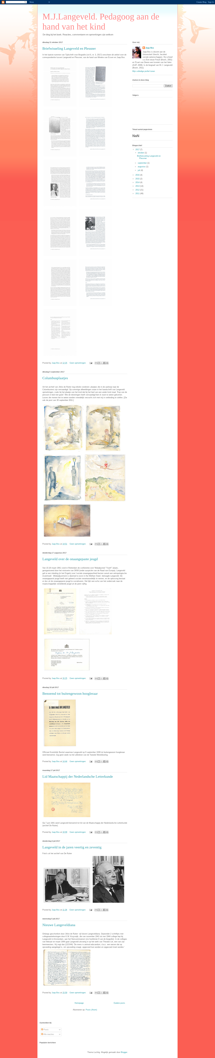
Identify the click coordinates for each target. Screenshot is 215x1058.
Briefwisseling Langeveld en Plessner (69, 48)
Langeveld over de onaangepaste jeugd (70, 559)
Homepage (79, 1003)
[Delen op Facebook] (104, 363)
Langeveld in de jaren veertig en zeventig (72, 847)
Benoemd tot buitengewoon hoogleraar (70, 693)
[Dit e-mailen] (96, 363)
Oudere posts (119, 1003)
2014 (137, 182)
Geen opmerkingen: (78, 363)
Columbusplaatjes (55, 378)
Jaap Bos (150, 48)
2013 (137, 186)
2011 (137, 193)
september (142, 163)
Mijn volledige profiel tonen (143, 71)
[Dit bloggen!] (98, 363)
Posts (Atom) (91, 1010)
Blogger (124, 1052)
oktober (141, 153)
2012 (137, 190)
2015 (137, 179)
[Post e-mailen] (91, 363)
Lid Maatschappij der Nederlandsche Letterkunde (77, 776)
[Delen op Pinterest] (107, 363)
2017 (137, 149)
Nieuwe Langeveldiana (58, 925)
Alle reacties (48, 1034)
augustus (142, 166)
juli (139, 170)
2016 (137, 175)
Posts (46, 1029)
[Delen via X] (101, 363)
